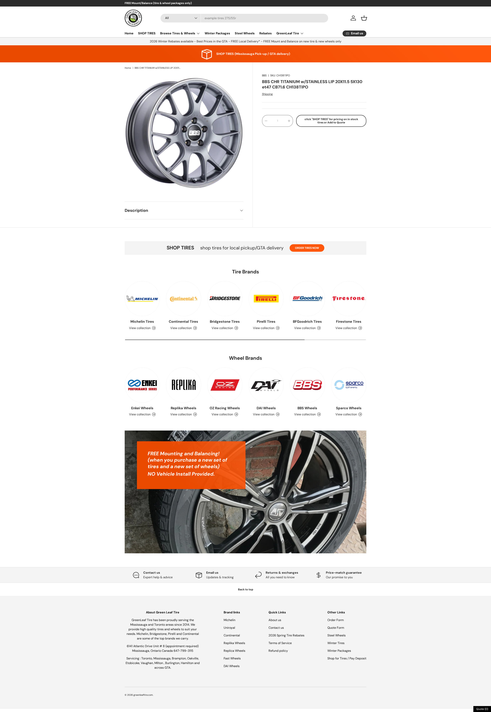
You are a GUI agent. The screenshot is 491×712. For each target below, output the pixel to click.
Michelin (229, 620)
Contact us (276, 628)
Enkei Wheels (142, 408)
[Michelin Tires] (142, 298)
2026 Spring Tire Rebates (286, 635)
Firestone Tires (348, 321)
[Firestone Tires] (348, 298)
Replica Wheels (234, 651)
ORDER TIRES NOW (307, 248)
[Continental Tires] (183, 298)
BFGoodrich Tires (307, 321)
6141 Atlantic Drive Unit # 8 (146, 646)
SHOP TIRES (147, 33)
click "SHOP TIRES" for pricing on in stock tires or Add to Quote (331, 120)
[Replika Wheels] (183, 385)
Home (129, 33)
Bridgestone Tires (225, 321)
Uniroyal (229, 628)
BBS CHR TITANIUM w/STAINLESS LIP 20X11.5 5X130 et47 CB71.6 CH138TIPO (158, 68)
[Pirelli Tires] (266, 298)
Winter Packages (217, 33)
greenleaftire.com (143, 694)
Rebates (265, 33)
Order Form (335, 620)
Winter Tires (335, 643)
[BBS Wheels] (307, 385)
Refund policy (278, 651)
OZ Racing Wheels (225, 408)
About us (275, 620)
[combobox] (244, 18)
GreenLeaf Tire (287, 33)
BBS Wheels (307, 408)
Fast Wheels (232, 658)
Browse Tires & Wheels (177, 33)
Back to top (245, 589)
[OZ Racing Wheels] (225, 385)
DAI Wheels (266, 408)
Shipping (267, 94)
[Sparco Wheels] (348, 385)
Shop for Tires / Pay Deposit (346, 658)
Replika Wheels (183, 408)
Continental (232, 635)
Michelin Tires (142, 321)
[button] (364, 18)
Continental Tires (183, 321)
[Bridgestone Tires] (225, 298)
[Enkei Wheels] (142, 385)
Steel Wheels (245, 33)
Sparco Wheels (349, 408)
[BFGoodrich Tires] (307, 298)
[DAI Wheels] (266, 385)
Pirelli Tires (266, 321)
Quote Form (335, 628)
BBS (264, 75)
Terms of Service (280, 643)
